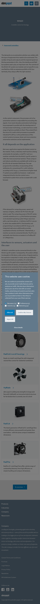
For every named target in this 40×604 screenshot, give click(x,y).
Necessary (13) (11, 303)
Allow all (10, 312)
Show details (18, 327)
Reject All (10, 319)
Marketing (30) (24, 306)
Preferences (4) (25, 303)
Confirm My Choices (24, 312)
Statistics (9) (11, 306)
